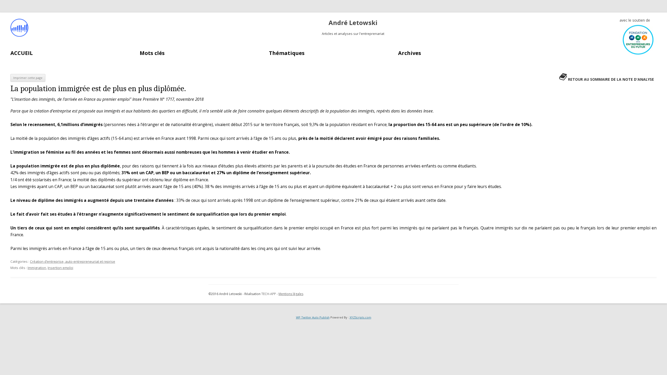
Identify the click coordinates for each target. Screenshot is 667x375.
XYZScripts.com (360, 317)
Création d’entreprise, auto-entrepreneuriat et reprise (72, 261)
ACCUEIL (21, 53)
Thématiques (287, 53)
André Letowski (353, 23)
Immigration (37, 267)
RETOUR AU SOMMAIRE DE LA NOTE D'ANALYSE (611, 79)
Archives (409, 53)
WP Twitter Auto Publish (313, 317)
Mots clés (152, 53)
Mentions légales (291, 294)
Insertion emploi (60, 267)
